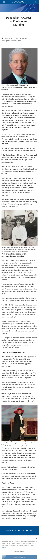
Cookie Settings (19, 551)
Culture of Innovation (20, 38)
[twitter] (23, 530)
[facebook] (15, 530)
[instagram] (19, 530)
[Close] (36, 539)
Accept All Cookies (19, 557)
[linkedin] (31, 530)
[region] (19, 547)
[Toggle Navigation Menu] (4, 1)
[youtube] (27, 530)
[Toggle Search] (35, 1)
